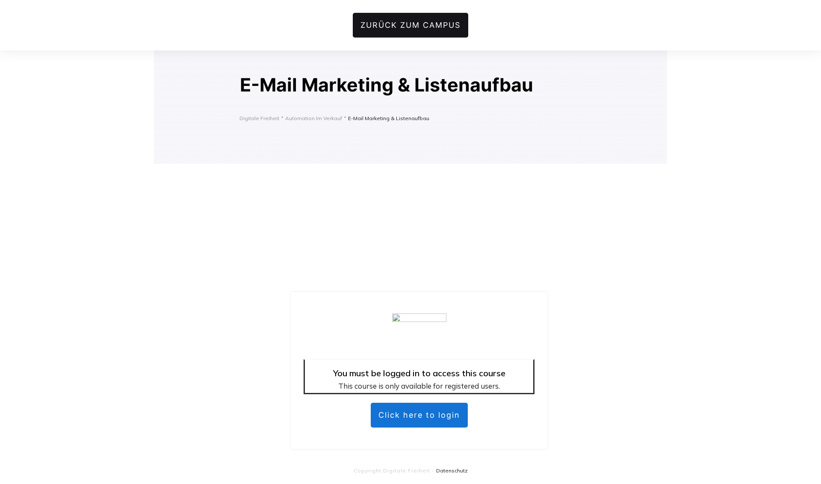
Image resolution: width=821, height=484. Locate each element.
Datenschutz (452, 470)
